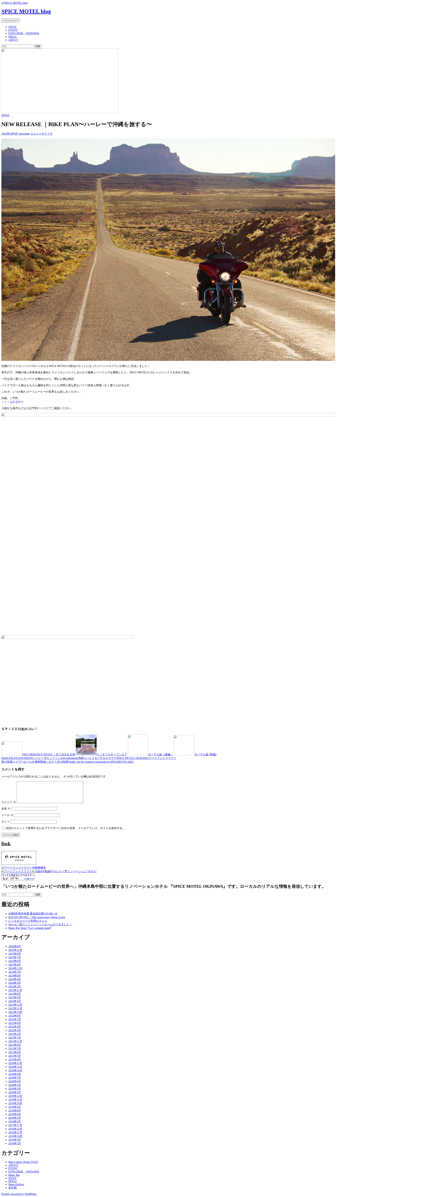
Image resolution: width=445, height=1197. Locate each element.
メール (7, 815)
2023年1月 (14, 1001)
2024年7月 (14, 971)
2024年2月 (14, 986)
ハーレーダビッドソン (47, 758)
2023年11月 (15, 990)
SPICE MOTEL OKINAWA (133, 758)
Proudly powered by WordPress (18, 1193)
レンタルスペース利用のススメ (27, 920)
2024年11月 (15, 968)
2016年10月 (15, 1136)
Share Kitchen (16, 1184)
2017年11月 (15, 1125)
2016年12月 (15, 1128)
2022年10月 (15, 1012)
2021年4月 (14, 1059)
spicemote (24, 133)
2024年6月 (14, 975)
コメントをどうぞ (41, 133)
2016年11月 (15, 1132)
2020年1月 (14, 1092)
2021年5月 (14, 1055)
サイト (5, 821)
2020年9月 (14, 1074)
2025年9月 (14, 953)
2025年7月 (14, 957)
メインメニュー (11, 20)
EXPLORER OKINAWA (23, 33)
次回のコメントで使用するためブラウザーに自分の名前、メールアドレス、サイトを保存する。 (65, 828)
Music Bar (14, 1175)
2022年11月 (15, 1008)
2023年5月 (14, 997)
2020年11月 (15, 1066)
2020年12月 (15, 1063)
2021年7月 (14, 1048)
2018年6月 (14, 1114)
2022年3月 (14, 1030)
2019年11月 (15, 1099)
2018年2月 (14, 1121)
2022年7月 (14, 1019)
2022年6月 (14, 1023)
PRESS (12, 36)
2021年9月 (14, 1044)
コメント (8, 802)
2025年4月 (14, 964)
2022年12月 (15, 1004)
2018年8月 (14, 1110)
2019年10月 (15, 1103)
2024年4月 (14, 979)
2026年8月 (14, 946)
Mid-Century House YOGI (23, 1162)
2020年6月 (14, 1081)
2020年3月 (14, 1088)
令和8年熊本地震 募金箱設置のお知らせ (33, 913)
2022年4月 (14, 1026)
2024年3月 (14, 982)
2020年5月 (14, 1085)
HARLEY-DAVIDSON (19, 758)
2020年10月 (15, 1070)
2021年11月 (15, 1041)
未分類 (12, 1187)
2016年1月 (14, 1143)
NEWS (12, 26)
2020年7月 (14, 1077)
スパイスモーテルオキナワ (100, 758)
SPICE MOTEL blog (26, 11)
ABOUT (13, 39)
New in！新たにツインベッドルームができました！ (40, 924)
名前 (5, 808)
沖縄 (80, 758)
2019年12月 (15, 1095)
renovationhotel (69, 758)
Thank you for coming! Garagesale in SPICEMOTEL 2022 (95, 761)
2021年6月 (14, 1052)
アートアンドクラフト (162, 758)
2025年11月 (15, 950)
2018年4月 (14, 1117)
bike (3, 758)
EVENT (13, 29)
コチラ (14, 401)
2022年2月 (14, 1033)
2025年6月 (14, 961)
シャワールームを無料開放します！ (29, 761)
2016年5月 (14, 1139)
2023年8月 (14, 993)
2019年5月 (14, 1106)
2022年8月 (14, 1015)
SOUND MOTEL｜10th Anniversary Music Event (36, 917)
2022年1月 (14, 1037)
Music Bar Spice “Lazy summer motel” (29, 928)
